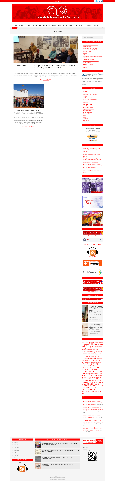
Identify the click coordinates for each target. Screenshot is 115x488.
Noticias (50, 70)
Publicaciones (86, 65)
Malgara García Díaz (89, 380)
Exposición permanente (88, 59)
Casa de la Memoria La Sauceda (91, 354)
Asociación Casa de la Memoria (33, 113)
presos (86, 384)
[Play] (84, 239)
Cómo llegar (85, 447)
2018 (15, 455)
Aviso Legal (51, 479)
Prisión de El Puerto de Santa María (92, 387)
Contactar (85, 67)
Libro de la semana (87, 110)
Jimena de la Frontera (92, 376)
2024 (15, 446)
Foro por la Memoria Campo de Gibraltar (93, 397)
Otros (84, 115)
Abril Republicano (89, 342)
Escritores (85, 102)
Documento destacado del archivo (90, 101)
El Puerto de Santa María (96, 362)
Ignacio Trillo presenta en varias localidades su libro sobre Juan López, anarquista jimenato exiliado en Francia (93, 415)
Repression (99, 387)
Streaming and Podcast (92, 291)
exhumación (87, 364)
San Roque (86, 389)
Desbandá (87, 360)
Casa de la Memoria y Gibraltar (90, 99)
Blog (84, 54)
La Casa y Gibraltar (87, 62)
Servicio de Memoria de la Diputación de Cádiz (91, 79)
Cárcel (84, 358)
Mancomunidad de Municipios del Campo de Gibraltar (54, 71)
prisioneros (95, 384)
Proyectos (85, 118)
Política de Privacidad (57, 479)
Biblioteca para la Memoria (89, 97)
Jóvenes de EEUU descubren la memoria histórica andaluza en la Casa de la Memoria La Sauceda (93, 150)
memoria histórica (96, 382)
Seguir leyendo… (46, 79)
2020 (15, 452)
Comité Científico (38, 71)
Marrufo (98, 380)
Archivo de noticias (87, 46)
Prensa (84, 117)
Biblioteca (85, 53)
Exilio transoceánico (87, 104)
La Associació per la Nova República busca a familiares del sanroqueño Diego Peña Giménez (93, 154)
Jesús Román (98, 373)
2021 (15, 450)
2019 (15, 454)
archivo (86, 344)
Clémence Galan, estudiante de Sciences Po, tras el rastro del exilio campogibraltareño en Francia (93, 170)
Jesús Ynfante (89, 375)
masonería (85, 382)
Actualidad (85, 91)
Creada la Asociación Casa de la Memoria (28, 111)
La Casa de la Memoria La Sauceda (91, 61)
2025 (15, 444)
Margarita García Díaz (31, 114)
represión (93, 387)
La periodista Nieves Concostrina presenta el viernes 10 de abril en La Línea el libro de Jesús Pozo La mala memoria (93, 422)
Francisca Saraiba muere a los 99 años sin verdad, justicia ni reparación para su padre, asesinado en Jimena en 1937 (93, 166)
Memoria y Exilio (86, 113)
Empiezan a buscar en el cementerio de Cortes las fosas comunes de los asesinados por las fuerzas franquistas (93, 409)
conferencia (91, 357)
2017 (15, 457)
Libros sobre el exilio (87, 112)
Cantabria (91, 353)
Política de (62, 479)
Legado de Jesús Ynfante (88, 109)
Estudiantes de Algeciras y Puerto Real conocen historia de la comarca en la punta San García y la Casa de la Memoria (92, 428)
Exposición (85, 105)
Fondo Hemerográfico (88, 107)
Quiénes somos (86, 446)
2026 (15, 442)
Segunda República (89, 390)
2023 (15, 447)
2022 (15, 449)
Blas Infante (96, 351)
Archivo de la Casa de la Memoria (65, 70)
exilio (95, 364)
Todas (84, 121)
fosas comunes (89, 370)
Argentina (88, 348)
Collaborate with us (87, 450)
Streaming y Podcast (92, 235)
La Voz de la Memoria (88, 64)
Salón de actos (86, 120)
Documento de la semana (42, 70)
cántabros (99, 356)
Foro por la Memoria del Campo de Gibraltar (90, 367)
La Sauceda (94, 379)
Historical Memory (90, 373)
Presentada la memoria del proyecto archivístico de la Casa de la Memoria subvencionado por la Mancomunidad (46, 66)
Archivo (84, 93)
